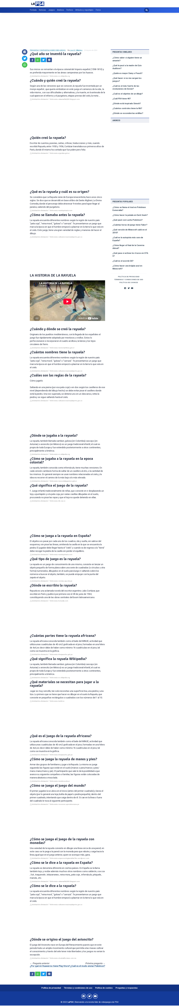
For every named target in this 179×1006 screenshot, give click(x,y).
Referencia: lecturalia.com (59, 601)
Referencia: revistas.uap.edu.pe (61, 581)
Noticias (42, 10)
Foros (98, 10)
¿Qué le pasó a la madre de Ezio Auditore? (127, 67)
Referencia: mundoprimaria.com (61, 210)
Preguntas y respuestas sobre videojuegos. (48, 50)
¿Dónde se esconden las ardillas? (128, 113)
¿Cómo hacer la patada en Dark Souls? (130, 215)
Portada (33, 10)
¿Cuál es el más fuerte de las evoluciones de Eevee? (126, 87)
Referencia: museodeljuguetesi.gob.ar (63, 481)
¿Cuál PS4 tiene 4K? (122, 98)
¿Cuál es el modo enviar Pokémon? (87, 966)
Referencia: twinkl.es (57, 701)
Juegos (51, 10)
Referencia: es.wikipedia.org (60, 76)
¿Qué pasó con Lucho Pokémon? (128, 220)
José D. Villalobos (76, 50)
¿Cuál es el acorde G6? (123, 261)
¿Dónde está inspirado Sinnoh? (127, 103)
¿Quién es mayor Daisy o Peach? (127, 73)
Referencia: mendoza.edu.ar (60, 781)
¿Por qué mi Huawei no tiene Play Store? (50, 966)
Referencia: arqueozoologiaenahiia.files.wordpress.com (69, 858)
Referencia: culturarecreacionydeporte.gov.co (66, 237)
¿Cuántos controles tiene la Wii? (127, 108)
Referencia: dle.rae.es (57, 501)
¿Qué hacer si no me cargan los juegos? (127, 79)
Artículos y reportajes (84, 10)
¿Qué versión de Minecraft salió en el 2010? (130, 231)
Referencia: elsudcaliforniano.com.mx (63, 958)
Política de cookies (128, 282)
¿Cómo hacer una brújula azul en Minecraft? (127, 267)
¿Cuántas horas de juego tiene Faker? (130, 225)
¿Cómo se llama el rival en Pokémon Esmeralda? (129, 208)
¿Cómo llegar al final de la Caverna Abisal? (128, 246)
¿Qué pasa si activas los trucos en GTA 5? (130, 254)
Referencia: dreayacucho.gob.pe (61, 654)
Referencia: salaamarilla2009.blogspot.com (65, 99)
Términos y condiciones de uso (128, 279)
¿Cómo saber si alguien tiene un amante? (127, 59)
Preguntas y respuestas (127, 988)
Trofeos (69, 10)
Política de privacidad (128, 277)
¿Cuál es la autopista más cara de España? (128, 239)
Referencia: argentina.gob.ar (60, 153)
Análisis (60, 10)
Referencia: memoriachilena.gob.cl (62, 348)
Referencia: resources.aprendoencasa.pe (64, 804)
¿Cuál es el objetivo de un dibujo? (128, 94)
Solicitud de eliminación (40, 76)
